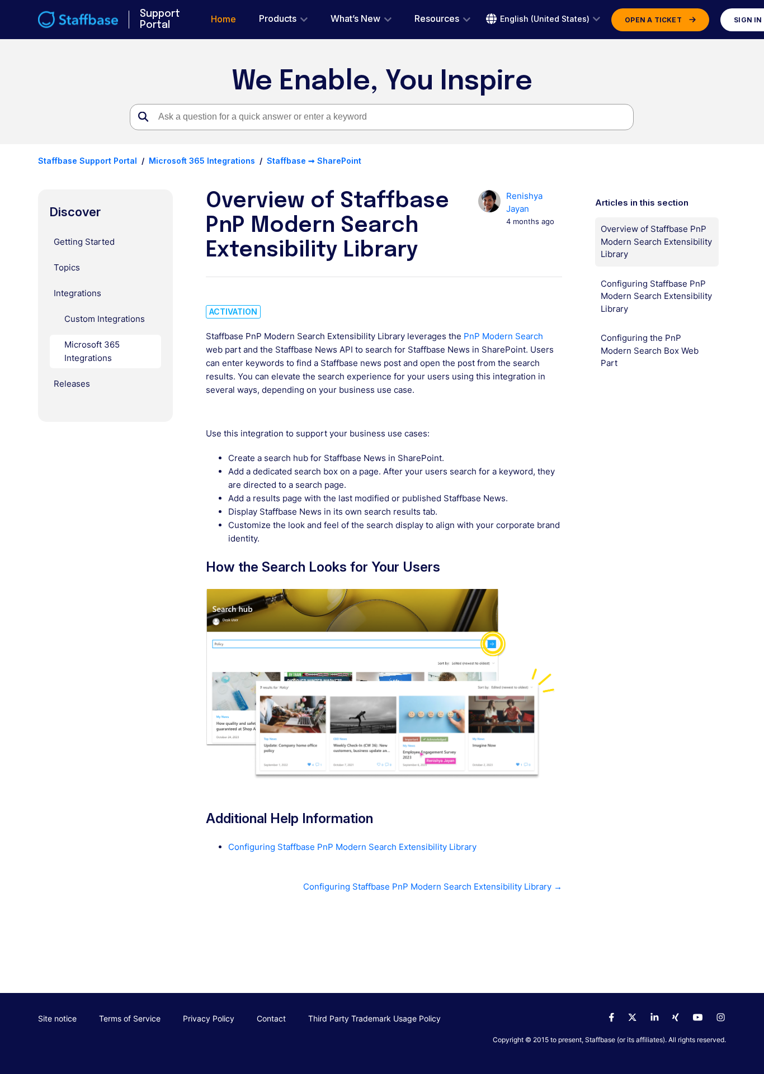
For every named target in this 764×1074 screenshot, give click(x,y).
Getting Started (84, 241)
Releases (72, 383)
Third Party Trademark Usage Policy (374, 1018)
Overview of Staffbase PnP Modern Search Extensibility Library (656, 241)
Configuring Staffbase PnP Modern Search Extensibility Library (352, 847)
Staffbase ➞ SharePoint (314, 160)
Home (223, 19)
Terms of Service (130, 1018)
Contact (271, 1018)
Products (277, 18)
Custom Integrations (104, 318)
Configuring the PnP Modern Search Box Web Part (650, 350)
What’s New (355, 18)
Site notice (57, 1018)
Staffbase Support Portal (87, 160)
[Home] (78, 19)
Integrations (77, 293)
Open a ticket (653, 20)
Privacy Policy (208, 1018)
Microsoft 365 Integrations (202, 160)
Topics (67, 267)
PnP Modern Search (503, 336)
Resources (436, 18)
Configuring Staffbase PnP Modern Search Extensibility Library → (432, 886)
